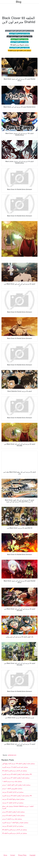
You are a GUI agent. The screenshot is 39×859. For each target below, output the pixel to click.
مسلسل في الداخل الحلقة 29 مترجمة (12, 826)
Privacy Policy (22, 855)
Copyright (32, 855)
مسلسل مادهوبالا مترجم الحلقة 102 (19, 45)
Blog (18, 1)
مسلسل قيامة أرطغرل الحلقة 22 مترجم (13, 815)
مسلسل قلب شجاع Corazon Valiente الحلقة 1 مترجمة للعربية (17, 807)
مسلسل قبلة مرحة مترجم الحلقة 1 (12, 781)
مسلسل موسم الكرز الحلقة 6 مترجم (19, 48)
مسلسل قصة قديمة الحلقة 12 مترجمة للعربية (15, 767)
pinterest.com (12, 755)
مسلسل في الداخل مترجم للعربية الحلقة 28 (14, 829)
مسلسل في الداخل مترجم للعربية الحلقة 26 (14, 771)
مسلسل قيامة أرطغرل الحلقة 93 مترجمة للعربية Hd (17, 774)
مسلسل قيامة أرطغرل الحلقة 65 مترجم (13, 812)
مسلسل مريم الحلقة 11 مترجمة (19, 39)
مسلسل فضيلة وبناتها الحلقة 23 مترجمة (13, 799)
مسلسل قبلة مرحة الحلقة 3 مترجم (12, 819)
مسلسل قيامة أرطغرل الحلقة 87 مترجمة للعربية (16, 778)
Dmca (5, 855)
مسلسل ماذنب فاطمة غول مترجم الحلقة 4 (19, 50)
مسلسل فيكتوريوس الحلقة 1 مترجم (12, 788)
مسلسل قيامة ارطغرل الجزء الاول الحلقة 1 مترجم (16, 785)
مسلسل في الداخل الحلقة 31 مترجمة (12, 803)
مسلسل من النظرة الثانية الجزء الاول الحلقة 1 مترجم (19, 31)
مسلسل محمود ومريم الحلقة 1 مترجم (19, 34)
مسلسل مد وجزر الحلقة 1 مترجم (19, 42)
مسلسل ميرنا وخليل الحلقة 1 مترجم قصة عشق (19, 36)
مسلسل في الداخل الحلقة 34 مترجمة (12, 792)
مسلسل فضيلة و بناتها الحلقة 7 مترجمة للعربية (15, 822)
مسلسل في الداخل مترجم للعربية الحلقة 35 (14, 833)
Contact (12, 855)
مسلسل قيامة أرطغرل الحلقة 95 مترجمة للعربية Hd (17, 795)
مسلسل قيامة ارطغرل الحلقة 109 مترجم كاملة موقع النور (18, 763)
